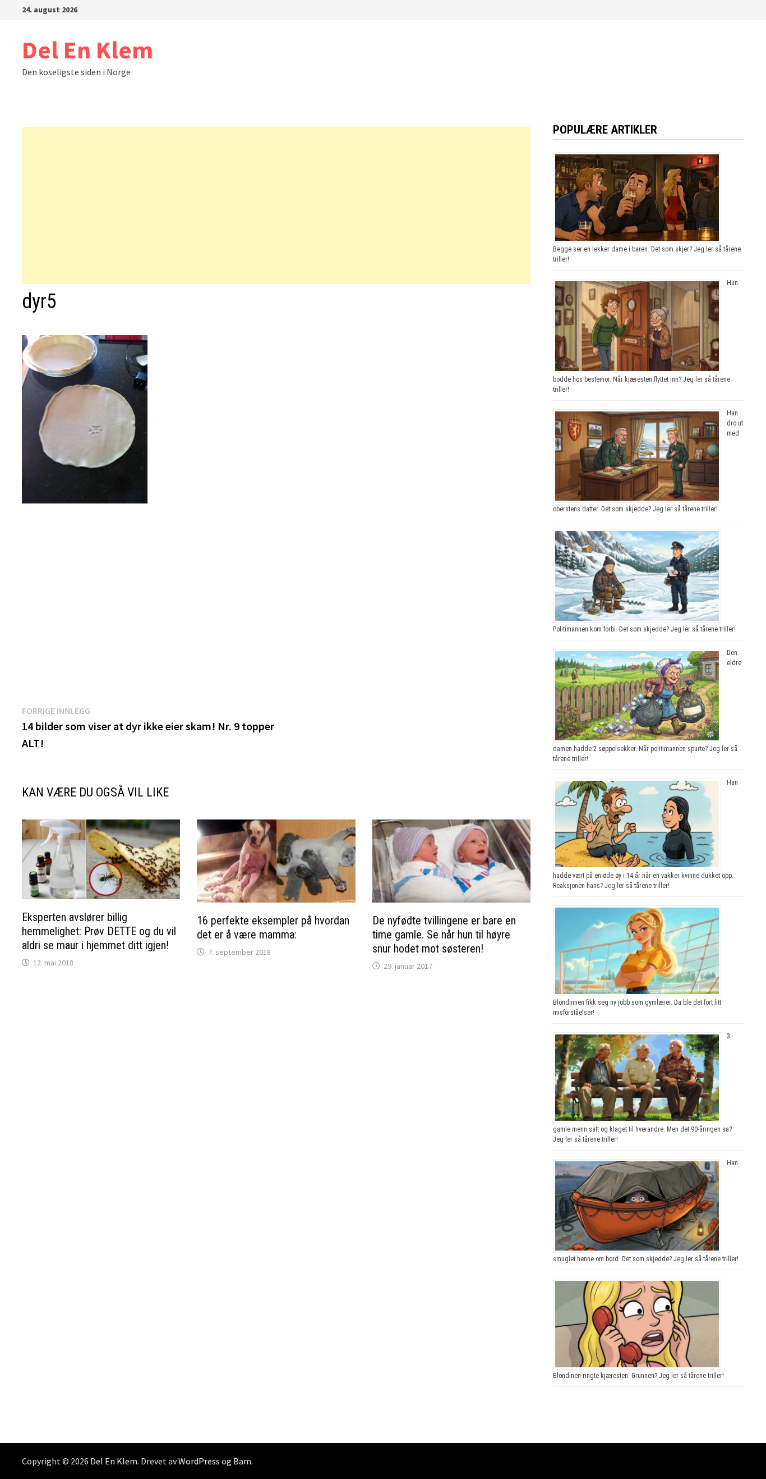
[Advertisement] (276, 205)
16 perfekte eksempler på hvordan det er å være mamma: (273, 927)
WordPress (199, 1461)
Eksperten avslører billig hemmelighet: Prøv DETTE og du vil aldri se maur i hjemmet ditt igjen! (99, 931)
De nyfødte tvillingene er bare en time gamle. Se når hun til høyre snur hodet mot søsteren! (444, 934)
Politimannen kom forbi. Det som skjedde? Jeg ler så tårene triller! (644, 629)
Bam (242, 1461)
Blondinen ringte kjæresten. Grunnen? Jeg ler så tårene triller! (638, 1376)
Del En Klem (87, 49)
